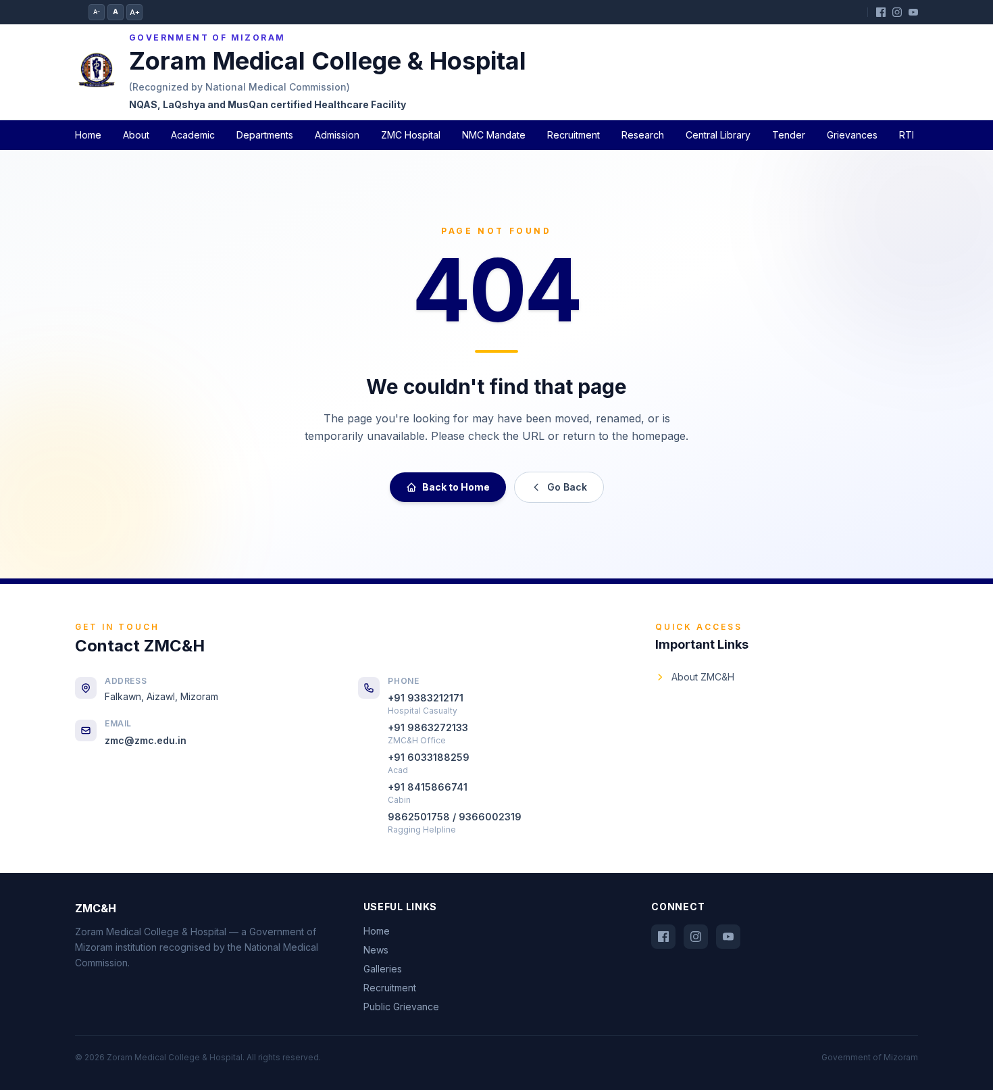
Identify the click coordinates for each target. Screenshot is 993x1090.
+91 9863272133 (428, 727)
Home (88, 135)
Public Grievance (401, 1006)
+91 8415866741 (427, 787)
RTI (906, 135)
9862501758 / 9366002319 (454, 816)
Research (642, 135)
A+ (135, 12)
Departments (264, 135)
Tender (788, 135)
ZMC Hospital (410, 135)
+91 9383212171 (425, 697)
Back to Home (456, 487)
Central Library (718, 135)
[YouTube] (913, 12)
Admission (337, 135)
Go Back (567, 487)
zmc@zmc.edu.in (145, 740)
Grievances (852, 135)
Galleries (382, 968)
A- (96, 12)
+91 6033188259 (428, 757)
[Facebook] (881, 12)
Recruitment (573, 135)
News (375, 950)
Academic (193, 135)
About (136, 135)
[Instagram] (897, 12)
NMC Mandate (494, 135)
